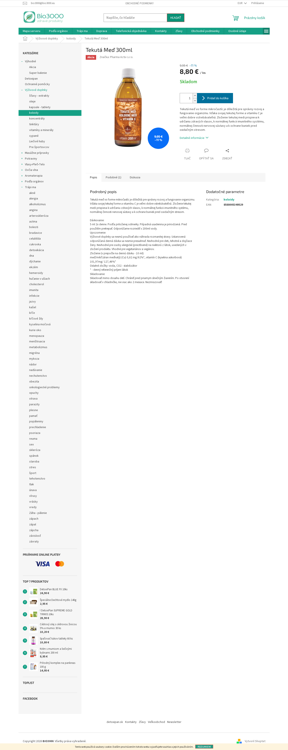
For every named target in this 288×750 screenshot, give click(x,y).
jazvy (32, 301)
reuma (33, 439)
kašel (32, 307)
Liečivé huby (37, 141)
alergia (33, 198)
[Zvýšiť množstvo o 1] (195, 95)
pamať (33, 416)
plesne (33, 410)
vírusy (33, 496)
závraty (34, 541)
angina (33, 210)
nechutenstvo (38, 376)
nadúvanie (35, 370)
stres (32, 467)
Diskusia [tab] (135, 177)
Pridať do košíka (218, 98)
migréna (34, 353)
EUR (240, 3)
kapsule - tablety (40, 107)
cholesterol (36, 284)
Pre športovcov (39, 147)
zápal (32, 524)
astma (33, 221)
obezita (34, 381)
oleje (32, 101)
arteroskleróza (38, 216)
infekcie (34, 296)
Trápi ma (30, 187)
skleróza (34, 450)
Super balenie (38, 73)
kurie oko (35, 330)
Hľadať (175, 17)
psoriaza (34, 433)
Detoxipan (31, 79)
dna (31, 256)
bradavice (35, 233)
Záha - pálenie (38, 513)
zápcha (33, 530)
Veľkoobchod (156, 722)
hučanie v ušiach (39, 279)
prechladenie (37, 427)
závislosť (35, 536)
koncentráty (37, 118)
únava (33, 490)
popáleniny (36, 421)
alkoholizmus (37, 204)
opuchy (34, 393)
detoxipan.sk (115, 722)
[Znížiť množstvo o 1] (195, 100)
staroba (34, 461)
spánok (34, 456)
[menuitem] (32, 31)
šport (32, 473)
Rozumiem (204, 746)
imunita (33, 290)
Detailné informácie (192, 138)
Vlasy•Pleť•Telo (35, 164)
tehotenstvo (37, 479)
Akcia (32, 67)
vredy (33, 507)
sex (31, 444)
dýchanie (35, 261)
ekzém (33, 267)
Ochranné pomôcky (37, 84)
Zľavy (142, 722)
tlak (31, 484)
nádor (33, 364)
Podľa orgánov (34, 181)
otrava (33, 399)
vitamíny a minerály (41, 130)
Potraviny (31, 159)
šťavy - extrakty (39, 96)
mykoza (34, 359)
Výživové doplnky (36, 90)
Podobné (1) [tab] (113, 177)
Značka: (116, 57)
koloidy (34, 113)
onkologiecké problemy (44, 387)
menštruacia (37, 341)
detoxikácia (36, 250)
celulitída (35, 239)
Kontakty (131, 722)
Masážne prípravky (37, 153)
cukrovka (35, 244)
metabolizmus (38, 347)
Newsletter (174, 722)
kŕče (32, 313)
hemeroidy (36, 273)
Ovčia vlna (31, 170)
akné (32, 193)
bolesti (33, 227)
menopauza (36, 336)
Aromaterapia (33, 176)
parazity (34, 404)
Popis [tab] (93, 177)
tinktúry (34, 124)
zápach (33, 519)
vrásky (33, 502)
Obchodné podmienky (139, 3)
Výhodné (30, 61)
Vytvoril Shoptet (255, 741)
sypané (34, 136)
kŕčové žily (36, 319)
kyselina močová (40, 324)
